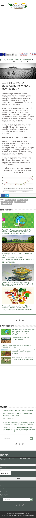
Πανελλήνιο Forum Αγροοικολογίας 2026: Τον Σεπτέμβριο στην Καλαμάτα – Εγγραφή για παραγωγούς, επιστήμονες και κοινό (16, 231)
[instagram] (23, 320)
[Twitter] (16, 320)
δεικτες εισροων (10, 199)
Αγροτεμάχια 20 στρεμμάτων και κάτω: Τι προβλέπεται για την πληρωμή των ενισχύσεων (23, 351)
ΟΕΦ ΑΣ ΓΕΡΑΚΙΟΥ (8, 262)
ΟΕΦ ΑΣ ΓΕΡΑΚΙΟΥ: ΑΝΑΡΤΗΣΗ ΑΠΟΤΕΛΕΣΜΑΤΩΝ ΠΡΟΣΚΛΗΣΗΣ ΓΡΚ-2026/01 (18, 258)
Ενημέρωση (10, 59)
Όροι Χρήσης (4, 494)
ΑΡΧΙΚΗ (3, 59)
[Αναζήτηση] (31, 438)
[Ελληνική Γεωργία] (18, 5)
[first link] (2, 5)
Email (3, 465)
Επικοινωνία (3, 492)
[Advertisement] (18, 32)
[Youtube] (19, 320)
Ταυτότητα (3, 486)
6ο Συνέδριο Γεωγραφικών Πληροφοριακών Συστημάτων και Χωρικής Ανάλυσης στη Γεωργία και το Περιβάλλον (17, 284)
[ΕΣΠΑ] (18, 54)
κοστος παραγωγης (7, 201)
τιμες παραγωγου (20, 201)
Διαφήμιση (3, 489)
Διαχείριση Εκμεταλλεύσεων (23, 59)
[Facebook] (12, 320)
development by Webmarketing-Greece (18, 513)
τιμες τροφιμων (6, 203)
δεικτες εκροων (22, 199)
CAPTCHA (3, 467)
